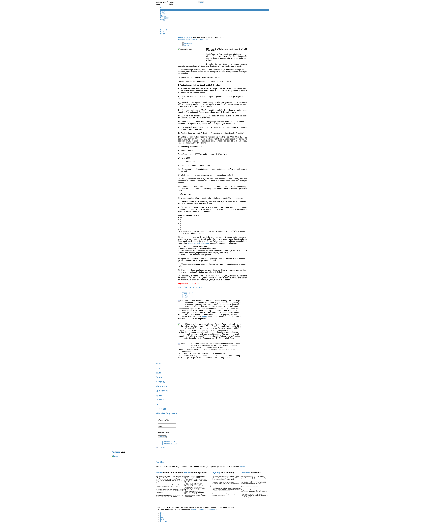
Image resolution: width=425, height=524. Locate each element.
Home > (181, 38)
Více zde (243, 466)
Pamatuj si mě (163, 433)
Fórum (162, 12)
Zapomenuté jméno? (168, 444)
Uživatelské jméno (165, 420)
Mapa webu (164, 16)
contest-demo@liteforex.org (198, 243)
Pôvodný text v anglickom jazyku (191, 287)
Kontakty (163, 14)
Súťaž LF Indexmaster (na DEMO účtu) (193, 40)
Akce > (189, 38)
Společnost (164, 18)
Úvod (162, 8)
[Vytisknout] (187, 43)
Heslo (160, 426)
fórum (204, 317)
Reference (164, 34)
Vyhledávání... (161, 2)
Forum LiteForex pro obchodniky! (204, 509)
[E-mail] (185, 45)
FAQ (162, 32)
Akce (162, 10)
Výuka (162, 20)
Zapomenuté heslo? (168, 442)
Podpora (163, 30)
